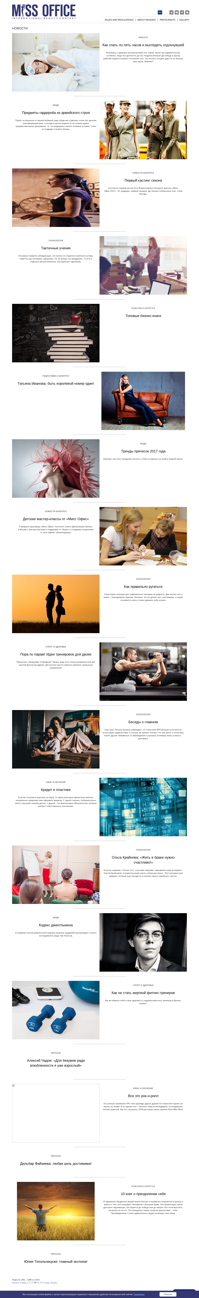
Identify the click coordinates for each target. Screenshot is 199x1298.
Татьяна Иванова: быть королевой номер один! (56, 383)
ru (160, 12)
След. (47, 1282)
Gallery (184, 20)
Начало (15, 1282)
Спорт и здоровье (56, 647)
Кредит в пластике (56, 790)
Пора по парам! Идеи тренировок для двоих (55, 654)
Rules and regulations (119, 20)
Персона (56, 1053)
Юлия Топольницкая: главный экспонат (56, 1261)
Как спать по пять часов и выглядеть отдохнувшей (143, 45)
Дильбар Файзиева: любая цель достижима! (55, 1164)
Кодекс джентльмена (56, 925)
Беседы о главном (143, 722)
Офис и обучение (56, 782)
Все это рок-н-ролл (143, 1096)
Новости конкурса (143, 173)
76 (41, 1282)
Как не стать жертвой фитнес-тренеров (143, 993)
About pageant (146, 20)
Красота (143, 37)
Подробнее (139, 1294)
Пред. (24, 1282)
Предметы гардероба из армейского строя (56, 113)
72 (29, 1282)
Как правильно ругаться (143, 587)
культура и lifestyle (143, 308)
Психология (56, 240)
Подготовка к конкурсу (56, 376)
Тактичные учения (56, 248)
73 (32, 1282)
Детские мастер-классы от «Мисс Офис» (56, 519)
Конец (54, 1282)
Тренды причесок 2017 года (143, 451)
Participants (167, 20)
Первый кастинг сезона (143, 180)
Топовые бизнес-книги (143, 316)
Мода (56, 105)
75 (38, 1282)
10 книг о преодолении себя (143, 1194)
